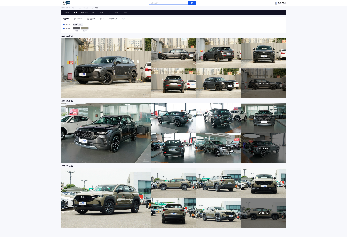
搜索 (192, 3)
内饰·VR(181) (77, 19)
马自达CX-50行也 (93, 8)
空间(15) (102, 19)
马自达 (79, 8)
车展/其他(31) (113, 19)
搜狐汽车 (65, 3)
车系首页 (66, 12)
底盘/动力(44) (91, 19)
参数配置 (84, 12)
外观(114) (66, 19)
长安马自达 (85, 8)
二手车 (125, 12)
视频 (101, 12)
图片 (75, 12)
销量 (116, 12)
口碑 (93, 12)
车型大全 (74, 8)
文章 (109, 12)
